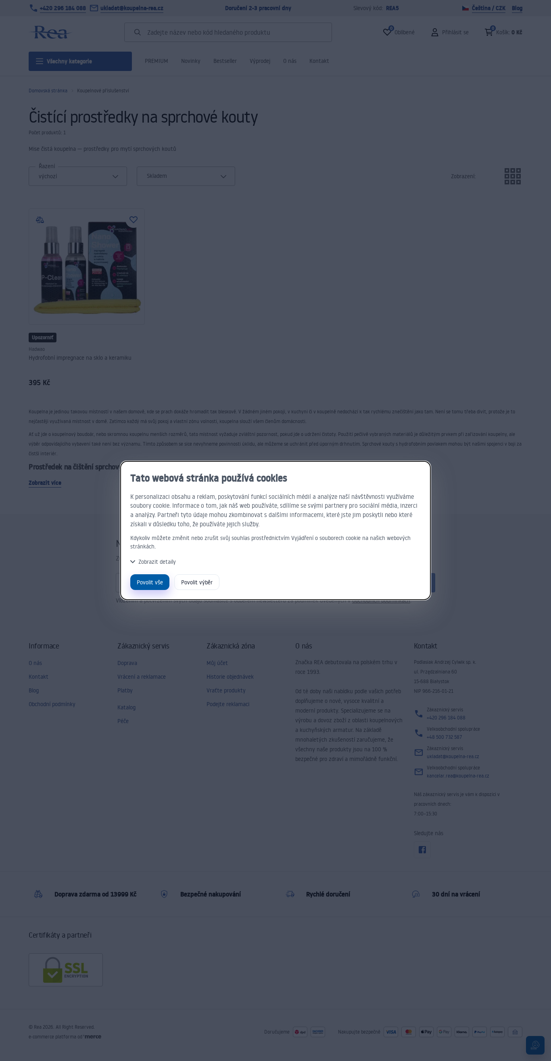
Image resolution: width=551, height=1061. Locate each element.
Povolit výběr (197, 582)
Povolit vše (150, 582)
